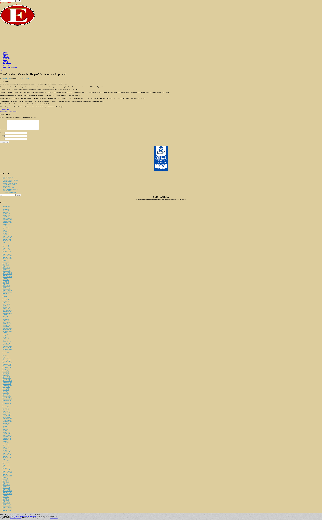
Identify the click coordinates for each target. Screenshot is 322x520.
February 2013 (7, 450)
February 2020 (7, 323)
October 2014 (7, 420)
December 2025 (7, 218)
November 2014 (7, 418)
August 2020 (6, 314)
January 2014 (6, 433)
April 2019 (6, 338)
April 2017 (6, 375)
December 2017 (7, 363)
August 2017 (6, 369)
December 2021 (7, 290)
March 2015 (6, 412)
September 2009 (7, 512)
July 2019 (6, 334)
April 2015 (6, 411)
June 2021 (6, 299)
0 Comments (25, 78)
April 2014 (6, 429)
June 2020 (6, 317)
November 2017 (7, 364)
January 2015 (6, 415)
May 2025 (6, 228)
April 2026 (6, 212)
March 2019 (6, 340)
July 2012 (6, 460)
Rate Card (6, 65)
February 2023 (7, 269)
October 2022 (7, 275)
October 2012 (7, 456)
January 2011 (6, 488)
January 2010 (6, 506)
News (4, 55)
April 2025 (6, 230)
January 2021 (6, 307)
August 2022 (6, 278)
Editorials (5, 54)
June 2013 (6, 444)
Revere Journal (7, 190)
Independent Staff (6, 78)
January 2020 (6, 325)
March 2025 (6, 231)
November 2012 (7, 454)
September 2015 (7, 403)
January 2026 (6, 216)
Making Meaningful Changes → (8, 111)
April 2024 (6, 248)
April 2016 (6, 393)
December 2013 (7, 435)
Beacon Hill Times (8, 177)
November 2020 (7, 310)
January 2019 (6, 343)
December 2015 (7, 399)
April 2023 (6, 266)
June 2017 (6, 372)
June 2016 (6, 390)
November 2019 (7, 328)
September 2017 (7, 367)
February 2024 (7, 251)
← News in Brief (4, 109)
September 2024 (7, 240)
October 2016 (7, 384)
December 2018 (7, 344)
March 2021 (6, 304)
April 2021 (6, 302)
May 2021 (6, 301)
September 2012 (7, 457)
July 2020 (6, 316)
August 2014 (6, 423)
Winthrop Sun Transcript (9, 192)
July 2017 (6, 370)
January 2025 (6, 234)
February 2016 (7, 396)
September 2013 (7, 439)
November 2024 (7, 237)
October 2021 (7, 293)
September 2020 (7, 313)
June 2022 (6, 281)
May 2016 (6, 391)
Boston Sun (6, 178)
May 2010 (6, 500)
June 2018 (6, 353)
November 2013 (7, 436)
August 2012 (6, 459)
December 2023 (7, 254)
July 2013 (6, 442)
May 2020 (6, 319)
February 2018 (7, 360)
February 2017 (7, 378)
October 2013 (7, 438)
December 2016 (7, 381)
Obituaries (6, 57)
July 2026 (6, 207)
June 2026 (6, 209)
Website (2, 139)
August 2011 (6, 477)
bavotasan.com (54, 518)
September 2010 (7, 494)
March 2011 (6, 485)
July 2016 (6, 388)
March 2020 (6, 322)
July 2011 (5, 479)
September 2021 (7, 295)
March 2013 (6, 448)
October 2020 (7, 311)
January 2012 (6, 470)
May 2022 (6, 283)
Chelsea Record (7, 181)
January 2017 (6, 379)
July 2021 (6, 298)
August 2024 (6, 242)
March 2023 (6, 268)
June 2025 (6, 227)
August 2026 (6, 206)
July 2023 (6, 262)
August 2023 (6, 260)
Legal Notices (7, 63)
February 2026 (7, 215)
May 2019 (6, 337)
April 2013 (6, 447)
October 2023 (7, 257)
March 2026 (6, 213)
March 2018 (6, 358)
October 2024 (7, 239)
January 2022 (6, 289)
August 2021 (6, 296)
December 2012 (7, 453)
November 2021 (7, 292)
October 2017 (7, 366)
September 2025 (7, 222)
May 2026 (6, 210)
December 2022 (7, 272)
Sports (5, 60)
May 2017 (6, 373)
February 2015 (7, 414)
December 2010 (7, 489)
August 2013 (6, 441)
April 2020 (6, 320)
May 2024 (6, 246)
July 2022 (6, 280)
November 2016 (7, 382)
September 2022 (7, 277)
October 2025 (7, 221)
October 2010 (7, 492)
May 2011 (6, 482)
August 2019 (6, 332)
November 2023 (7, 256)
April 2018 (6, 356)
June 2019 (6, 335)
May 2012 (6, 463)
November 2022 (7, 274)
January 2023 (6, 271)
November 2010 (7, 491)
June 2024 (6, 245)
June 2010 (6, 498)
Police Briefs (6, 58)
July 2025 (6, 225)
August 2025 (6, 224)
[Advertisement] (161, 38)
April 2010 (6, 501)
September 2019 (7, 331)
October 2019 (7, 329)
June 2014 (6, 426)
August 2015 (6, 405)
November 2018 (7, 346)
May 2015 (6, 409)
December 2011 (7, 471)
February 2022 (7, 287)
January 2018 (6, 361)
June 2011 (6, 480)
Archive (5, 61)
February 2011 (7, 486)
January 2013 (6, 451)
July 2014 (6, 424)
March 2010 (6, 503)
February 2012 (7, 468)
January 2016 (6, 397)
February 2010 (7, 504)
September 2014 (7, 421)
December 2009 (7, 507)
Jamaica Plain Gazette (9, 184)
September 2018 (7, 349)
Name (2, 132)
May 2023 (6, 265)
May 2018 (6, 355)
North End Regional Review (11, 189)
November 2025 (7, 219)
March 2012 (6, 467)
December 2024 (7, 236)
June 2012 (6, 462)
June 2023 (6, 263)
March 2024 (6, 249)
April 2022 (6, 284)
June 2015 (6, 408)
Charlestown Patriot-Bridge (10, 180)
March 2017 (6, 376)
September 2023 (7, 259)
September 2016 (7, 385)
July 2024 (6, 243)
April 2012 (6, 465)
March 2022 (6, 286)
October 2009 (7, 510)
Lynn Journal (6, 186)
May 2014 (6, 427)
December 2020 (7, 308)
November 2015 (7, 400)
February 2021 (7, 305)
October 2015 (7, 402)
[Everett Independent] (17, 25)
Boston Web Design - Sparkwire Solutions (26, 516)
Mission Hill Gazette (8, 187)
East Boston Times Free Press (11, 183)
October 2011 (7, 474)
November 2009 (7, 509)
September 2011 (7, 476)
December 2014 (7, 417)
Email (2, 136)
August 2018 (6, 350)
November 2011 (7, 473)
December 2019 (7, 326)
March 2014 (6, 430)
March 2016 (6, 394)
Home (5, 52)
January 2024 (6, 253)
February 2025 (7, 233)
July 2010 (6, 497)
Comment (3, 130)
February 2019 (7, 341)
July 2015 (6, 406)
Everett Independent (5, 2)
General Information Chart (10, 67)
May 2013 (6, 445)
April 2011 (6, 483)
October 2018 (7, 347)
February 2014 (7, 432)
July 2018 (6, 352)
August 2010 (6, 495)
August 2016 (6, 387)
